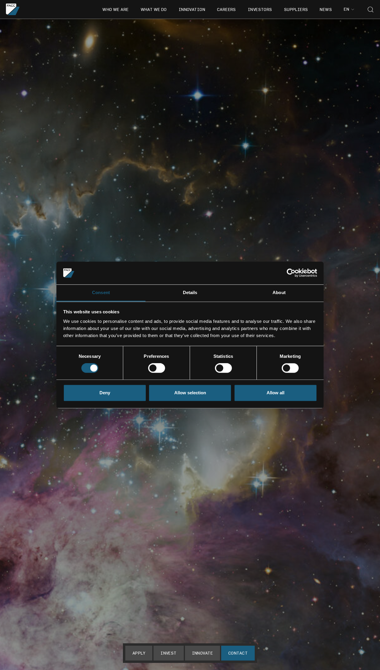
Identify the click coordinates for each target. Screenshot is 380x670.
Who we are (115, 9)
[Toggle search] (370, 9)
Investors (260, 9)
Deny (104, 392)
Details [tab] (190, 292)
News (326, 9)
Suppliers (296, 9)
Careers (226, 9)
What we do (154, 9)
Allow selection (190, 392)
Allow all (275, 392)
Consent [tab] (101, 292)
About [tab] (279, 292)
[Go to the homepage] (13, 9)
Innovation (192, 9)
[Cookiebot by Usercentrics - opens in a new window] (291, 273)
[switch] (156, 368)
